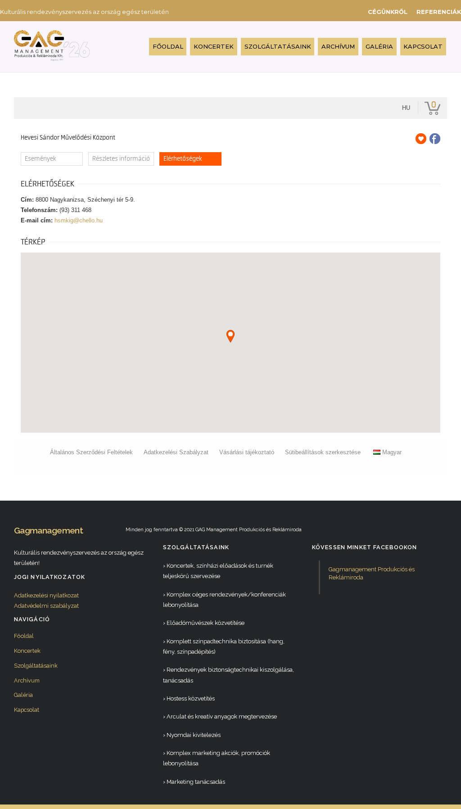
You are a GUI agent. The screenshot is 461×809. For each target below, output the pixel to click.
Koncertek (214, 46)
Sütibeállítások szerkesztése (323, 452)
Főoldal (168, 46)
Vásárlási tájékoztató (246, 452)
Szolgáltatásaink (277, 46)
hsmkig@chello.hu (78, 220)
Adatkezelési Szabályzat (176, 452)
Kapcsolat (423, 46)
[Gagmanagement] (52, 57)
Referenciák (438, 12)
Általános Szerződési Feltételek (91, 452)
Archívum (338, 46)
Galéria (379, 46)
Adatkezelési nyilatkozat (46, 595)
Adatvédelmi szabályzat (46, 605)
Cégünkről (387, 12)
